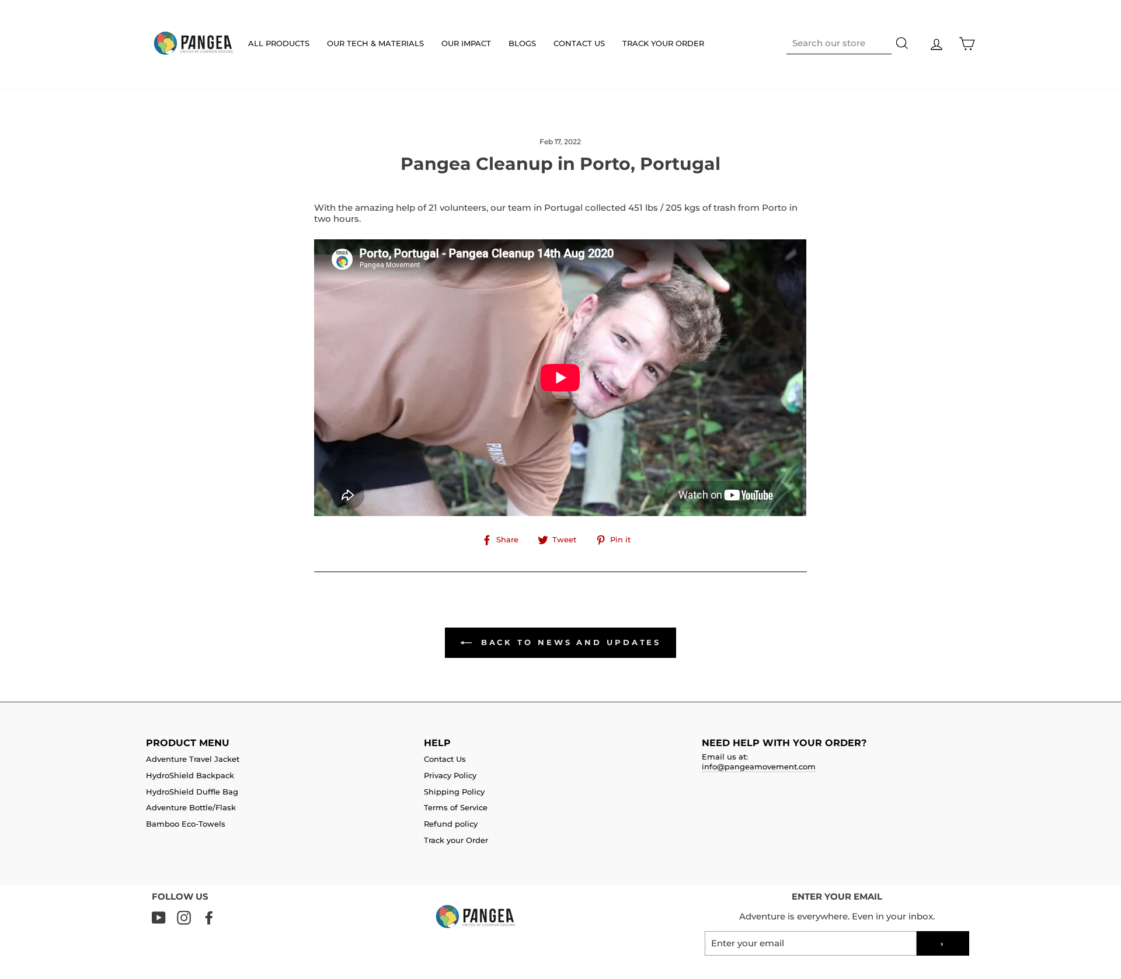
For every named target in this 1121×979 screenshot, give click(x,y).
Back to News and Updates (569, 642)
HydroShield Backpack (190, 775)
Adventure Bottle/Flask (191, 807)
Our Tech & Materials (375, 43)
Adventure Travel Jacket (192, 759)
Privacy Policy (450, 775)
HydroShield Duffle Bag (192, 792)
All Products (278, 43)
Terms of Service (456, 807)
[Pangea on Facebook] (209, 918)
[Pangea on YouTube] (159, 918)
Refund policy (451, 824)
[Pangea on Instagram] (184, 918)
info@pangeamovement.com (759, 766)
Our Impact (466, 43)
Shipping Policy (454, 792)
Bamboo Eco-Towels (185, 824)
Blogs (522, 43)
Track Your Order (663, 43)
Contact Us (579, 43)
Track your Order (456, 840)
